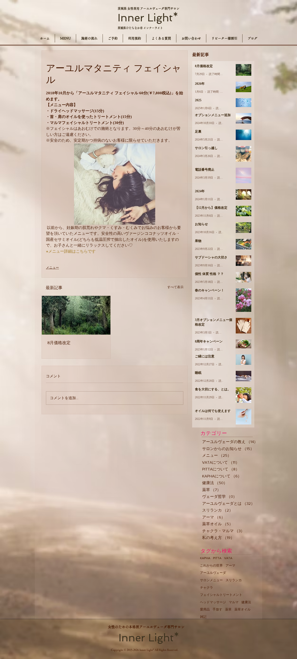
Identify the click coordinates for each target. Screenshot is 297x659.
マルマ (234, 602)
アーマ (230, 565)
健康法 (246, 602)
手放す (217, 609)
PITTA (217, 558)
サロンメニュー (211, 580)
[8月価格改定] (76, 315)
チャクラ (206, 587)
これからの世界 (211, 565)
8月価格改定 (59, 342)
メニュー (52, 267)
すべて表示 (175, 287)
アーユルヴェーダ (213, 572)
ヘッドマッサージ (213, 602)
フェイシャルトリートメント (221, 595)
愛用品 (205, 609)
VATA (228, 558)
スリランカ (234, 580)
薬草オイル (242, 609)
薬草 (228, 609)
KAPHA (205, 558)
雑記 (203, 617)
